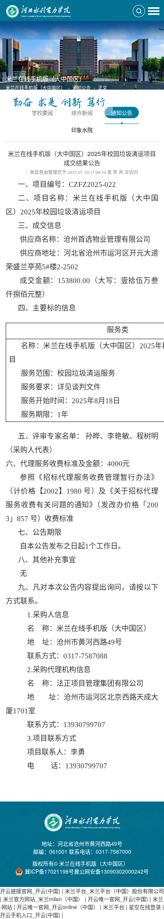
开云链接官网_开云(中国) (30, 891)
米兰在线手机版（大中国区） (35, 87)
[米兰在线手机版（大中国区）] (38, 6)
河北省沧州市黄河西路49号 (90, 843)
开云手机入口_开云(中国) (30, 915)
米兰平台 (113, 907)
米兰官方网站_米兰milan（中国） (43, 899)
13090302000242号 (125, 871)
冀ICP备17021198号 (49, 871)
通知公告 (81, 87)
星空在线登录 (145, 907)
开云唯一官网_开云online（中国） (57, 907)
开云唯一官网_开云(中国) (118, 899)
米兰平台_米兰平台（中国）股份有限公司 (114, 891)
